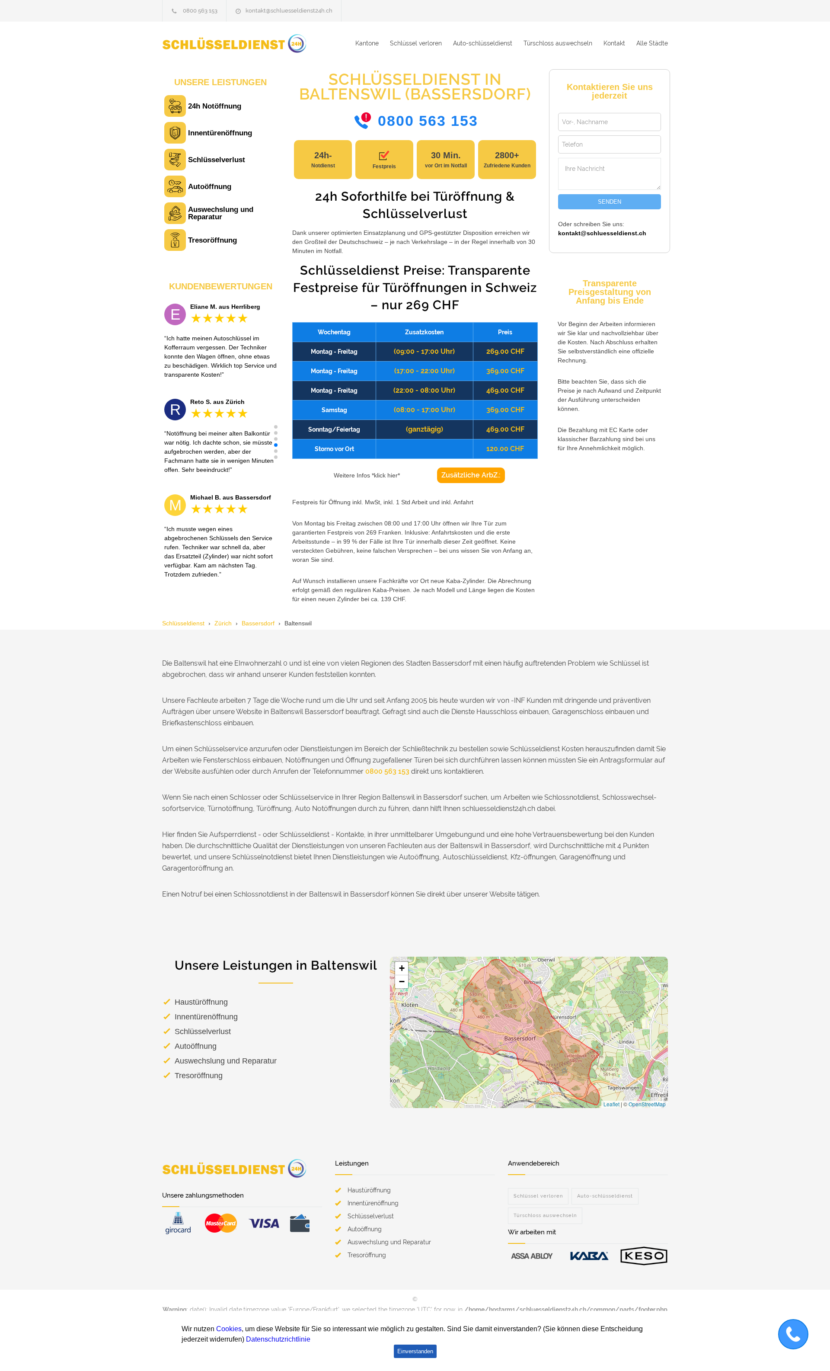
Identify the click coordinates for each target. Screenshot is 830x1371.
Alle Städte (652, 43)
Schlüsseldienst (183, 623)
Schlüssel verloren (416, 43)
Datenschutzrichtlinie (278, 1339)
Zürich (223, 623)
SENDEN (609, 202)
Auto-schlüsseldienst (482, 43)
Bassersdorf (258, 623)
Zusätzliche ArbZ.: (471, 475)
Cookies (229, 1329)
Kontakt (614, 43)
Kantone (367, 43)
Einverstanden (415, 1351)
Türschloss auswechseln (558, 43)
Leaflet (611, 1104)
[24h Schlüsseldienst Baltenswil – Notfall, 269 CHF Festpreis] (242, 43)
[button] (276, 427)
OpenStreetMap (647, 1104)
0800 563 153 (200, 10)
